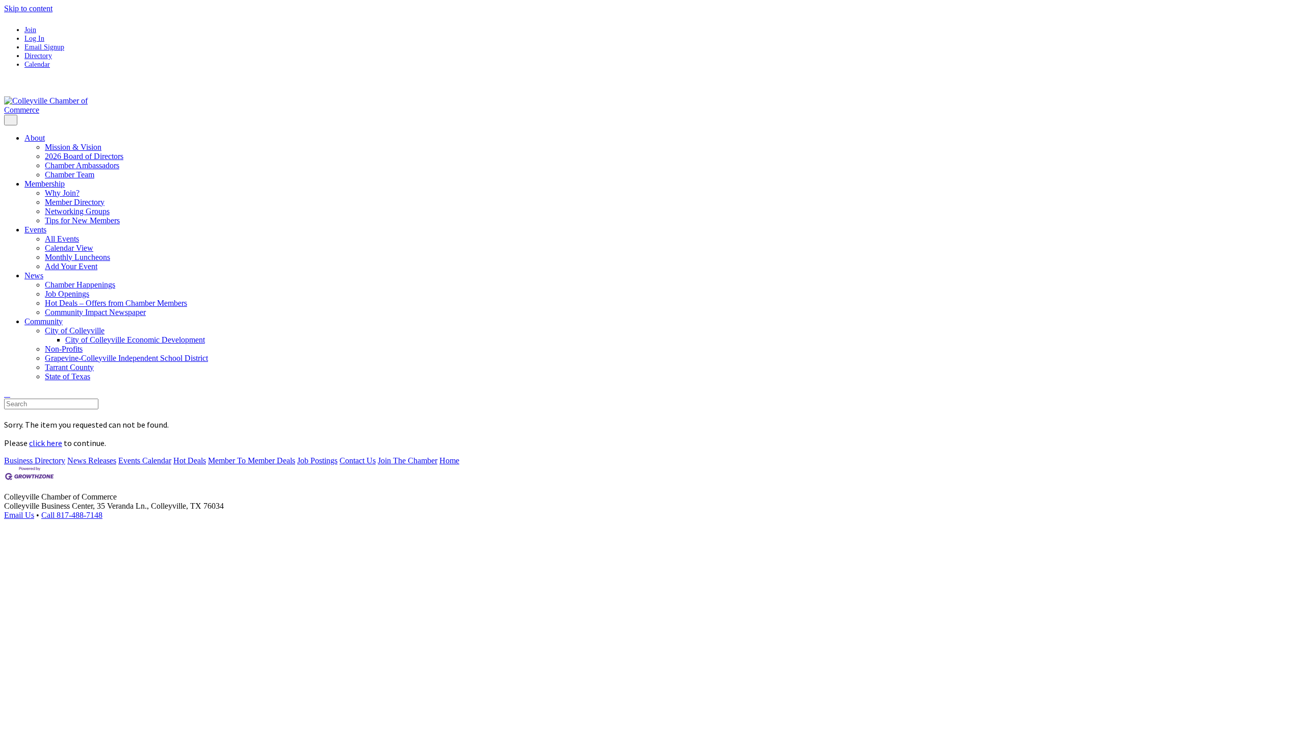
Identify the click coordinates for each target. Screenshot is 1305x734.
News (33, 275)
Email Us (19, 515)
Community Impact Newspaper (95, 312)
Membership (44, 183)
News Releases (91, 460)
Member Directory (75, 202)
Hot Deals (189, 460)
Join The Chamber (407, 460)
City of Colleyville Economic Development (135, 339)
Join (30, 29)
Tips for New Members (82, 220)
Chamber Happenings (80, 284)
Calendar (37, 64)
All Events (62, 238)
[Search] (7, 393)
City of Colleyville (75, 330)
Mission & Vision (73, 147)
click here (45, 443)
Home (449, 460)
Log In (34, 38)
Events (35, 229)
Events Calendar (144, 460)
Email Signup (44, 47)
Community (43, 321)
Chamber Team (69, 174)
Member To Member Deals (251, 460)
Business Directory (34, 460)
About (34, 138)
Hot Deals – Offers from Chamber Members (116, 303)
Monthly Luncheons (77, 257)
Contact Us (358, 460)
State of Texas (67, 376)
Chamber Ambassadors (82, 165)
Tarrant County (69, 367)
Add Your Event (71, 266)
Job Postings (317, 460)
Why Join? (62, 193)
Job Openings (67, 294)
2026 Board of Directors (84, 156)
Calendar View (69, 248)
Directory (38, 55)
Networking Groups (77, 211)
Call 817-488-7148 (71, 515)
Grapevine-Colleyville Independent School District (126, 358)
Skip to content (28, 8)
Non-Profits (64, 349)
